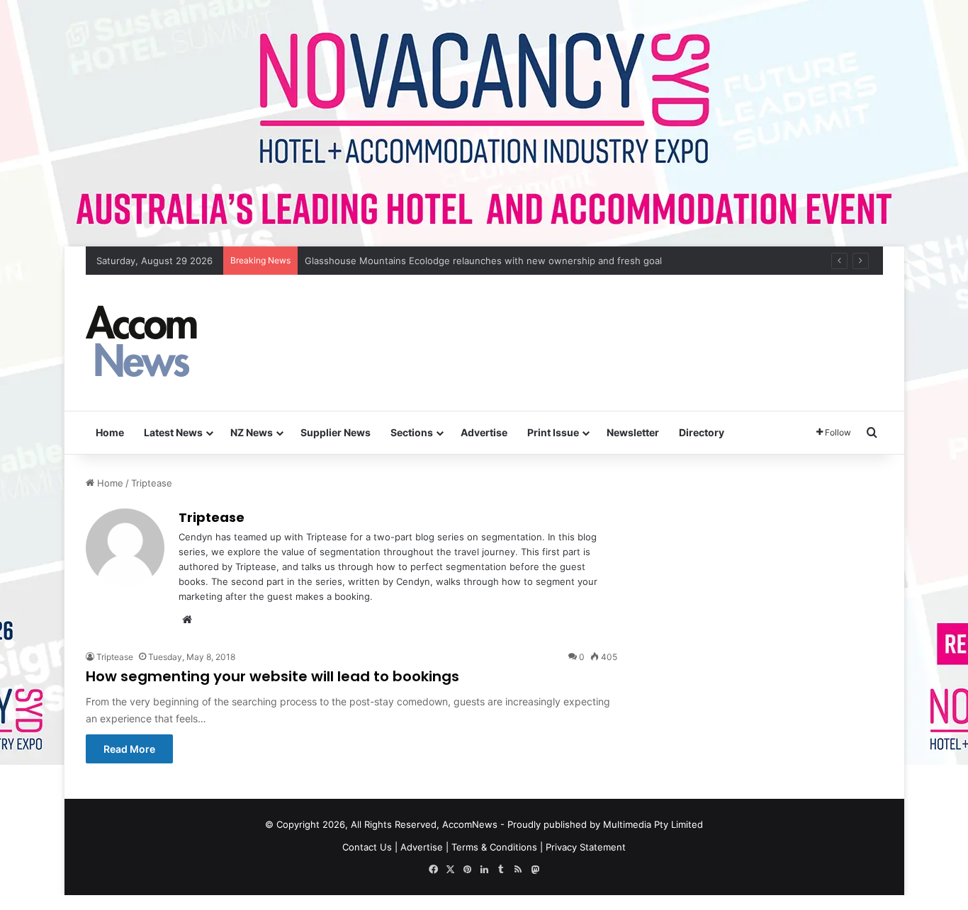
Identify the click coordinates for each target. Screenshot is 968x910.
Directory (701, 432)
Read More (129, 749)
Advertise (484, 432)
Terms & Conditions (494, 847)
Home (110, 432)
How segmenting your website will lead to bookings (272, 676)
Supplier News (335, 432)
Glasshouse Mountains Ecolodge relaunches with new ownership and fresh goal (483, 260)
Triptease (211, 517)
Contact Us (367, 847)
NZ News (251, 432)
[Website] (187, 619)
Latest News (173, 432)
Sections (411, 432)
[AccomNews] (142, 342)
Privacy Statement (586, 847)
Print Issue (553, 432)
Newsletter (633, 432)
